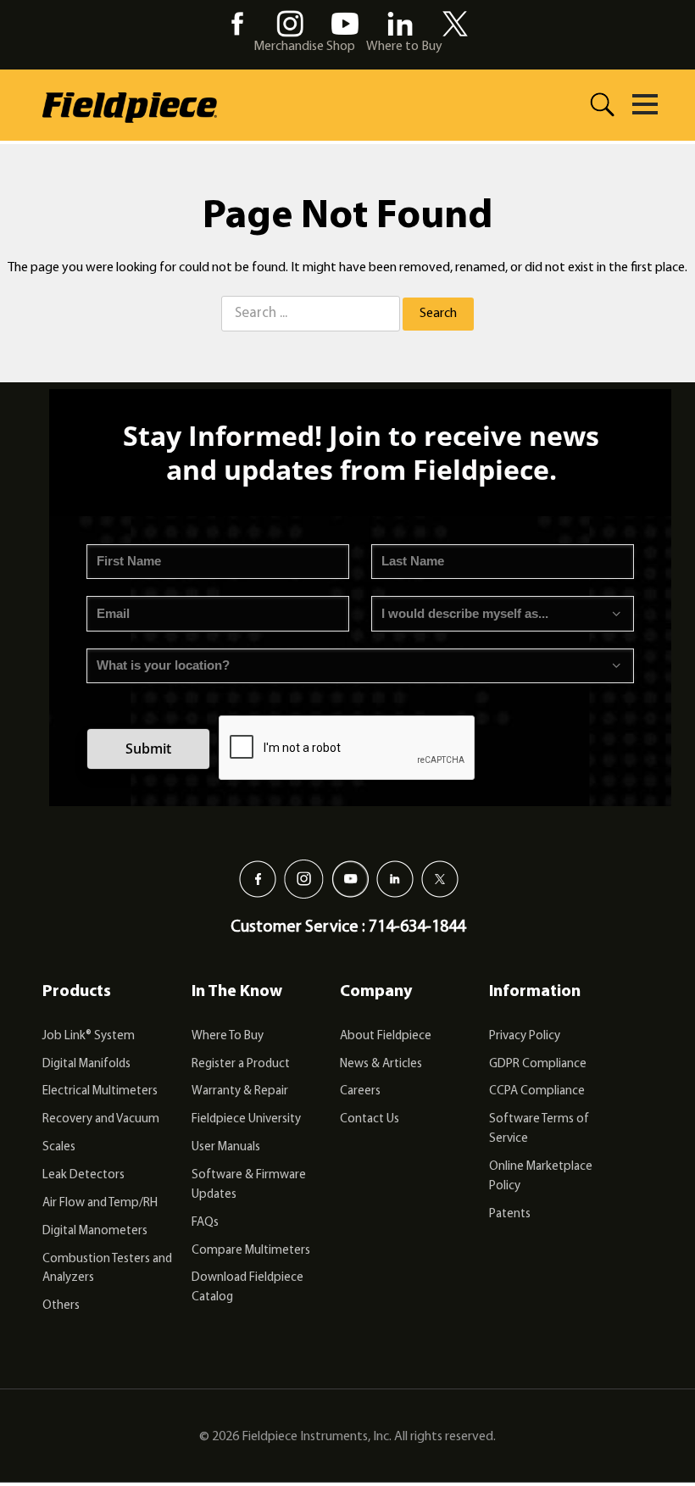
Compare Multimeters (251, 1250)
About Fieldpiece (385, 1036)
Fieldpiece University (246, 1119)
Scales (58, 1147)
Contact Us (369, 1119)
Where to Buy (404, 46)
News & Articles (381, 1064)
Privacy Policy (524, 1036)
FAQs (205, 1222)
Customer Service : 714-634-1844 (348, 927)
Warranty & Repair (240, 1091)
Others (61, 1306)
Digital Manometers (94, 1231)
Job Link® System (88, 1036)
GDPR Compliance (538, 1064)
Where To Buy (228, 1036)
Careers (360, 1091)
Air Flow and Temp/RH (100, 1203)
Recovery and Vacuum (100, 1119)
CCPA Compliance (537, 1091)
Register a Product (241, 1064)
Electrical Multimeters (100, 1091)
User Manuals (226, 1147)
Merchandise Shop (304, 46)
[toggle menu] (645, 104)
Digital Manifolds (86, 1064)
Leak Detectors (83, 1175)
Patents (510, 1214)
